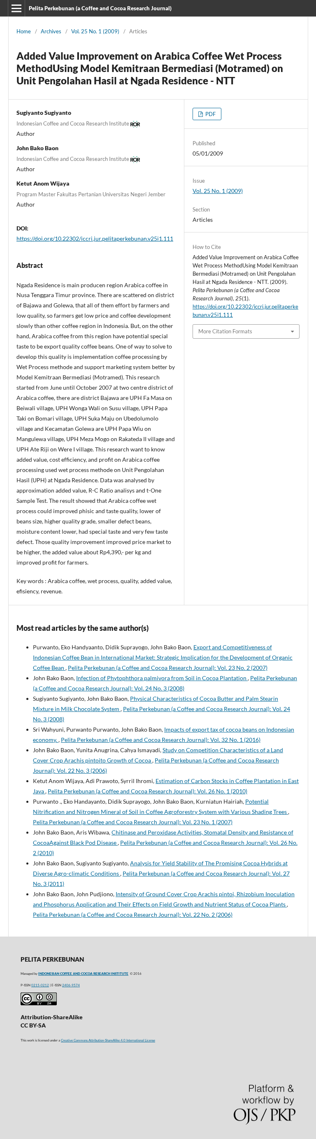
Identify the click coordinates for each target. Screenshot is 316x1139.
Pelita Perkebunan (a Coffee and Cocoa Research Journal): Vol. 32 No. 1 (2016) (160, 739)
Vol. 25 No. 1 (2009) (95, 31)
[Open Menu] (16, 8)
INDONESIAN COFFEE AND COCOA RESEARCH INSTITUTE (83, 974)
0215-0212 (40, 985)
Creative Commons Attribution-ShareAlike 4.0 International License (108, 1040)
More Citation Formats (225, 331)
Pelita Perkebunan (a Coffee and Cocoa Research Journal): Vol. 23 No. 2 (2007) (167, 667)
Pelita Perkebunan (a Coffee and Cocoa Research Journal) (100, 8)
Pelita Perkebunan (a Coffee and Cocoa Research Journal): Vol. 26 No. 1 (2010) (147, 791)
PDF (210, 114)
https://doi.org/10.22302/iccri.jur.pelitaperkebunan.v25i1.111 (94, 238)
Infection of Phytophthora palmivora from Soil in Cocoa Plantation (162, 677)
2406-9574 (71, 985)
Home (23, 31)
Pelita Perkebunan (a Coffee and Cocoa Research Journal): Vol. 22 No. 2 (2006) (132, 914)
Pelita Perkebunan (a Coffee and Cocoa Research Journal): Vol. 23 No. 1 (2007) (132, 821)
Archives (51, 31)
